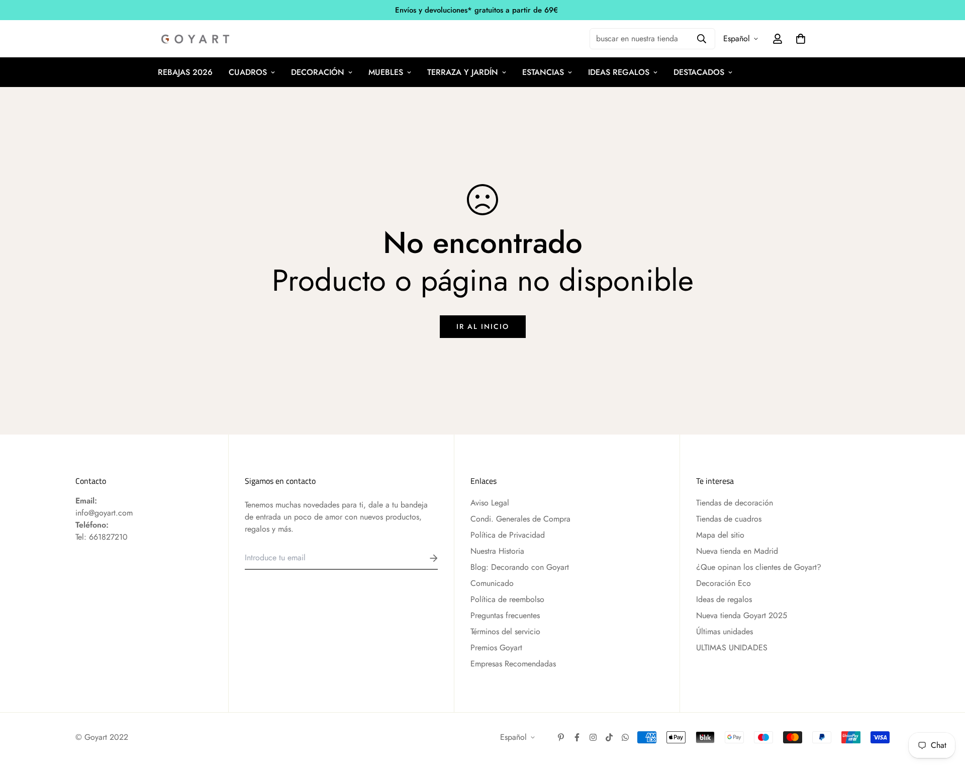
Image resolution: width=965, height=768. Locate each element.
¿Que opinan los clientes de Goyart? (758, 567)
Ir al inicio (482, 326)
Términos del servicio (505, 631)
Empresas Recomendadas (513, 663)
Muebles (385, 72)
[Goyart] (196, 39)
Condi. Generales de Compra (520, 519)
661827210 (108, 537)
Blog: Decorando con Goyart (519, 567)
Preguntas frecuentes (505, 615)
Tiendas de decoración (734, 502)
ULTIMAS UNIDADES (731, 647)
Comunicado (492, 583)
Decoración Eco (723, 583)
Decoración (317, 72)
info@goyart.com (104, 513)
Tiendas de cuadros (728, 519)
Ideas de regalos (724, 599)
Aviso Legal (489, 502)
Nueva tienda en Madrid (737, 551)
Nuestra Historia (497, 551)
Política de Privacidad (507, 535)
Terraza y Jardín (462, 72)
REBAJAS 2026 (185, 72)
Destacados (698, 72)
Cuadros (248, 72)
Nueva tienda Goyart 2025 (741, 615)
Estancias (543, 72)
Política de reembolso (507, 599)
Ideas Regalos (618, 72)
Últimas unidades (724, 631)
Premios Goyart (496, 647)
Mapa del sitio (720, 535)
